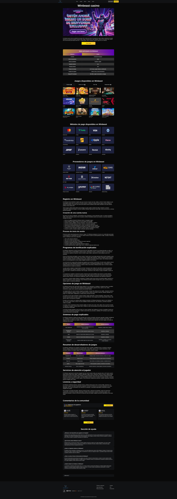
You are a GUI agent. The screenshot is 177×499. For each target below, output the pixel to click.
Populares (68, 84)
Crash (94, 84)
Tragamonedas (107, 84)
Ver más (88, 422)
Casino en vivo (81, 84)
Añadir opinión (108, 405)
